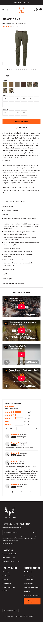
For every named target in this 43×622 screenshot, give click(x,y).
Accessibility (28, 580)
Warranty (27, 591)
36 (24, 99)
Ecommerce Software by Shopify (24, 616)
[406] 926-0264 (11, 557)
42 (5, 104)
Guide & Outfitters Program (9, 589)
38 (30, 99)
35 (11, 113)
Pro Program (7, 584)
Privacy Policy (28, 584)
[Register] (33, 532)
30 (5, 99)
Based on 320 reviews (11, 408)
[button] (7, 26)
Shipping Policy (29, 576)
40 (36, 99)
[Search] (7, 10)
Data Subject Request (31, 595)
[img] (15, 434)
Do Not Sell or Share (8, 543)
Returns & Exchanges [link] (32, 601)
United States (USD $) (9, 610)
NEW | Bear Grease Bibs (21, 2)
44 (11, 104)
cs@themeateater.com (13, 561)
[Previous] (3, 70)
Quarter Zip (31, 138)
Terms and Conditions (31, 588)
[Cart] (39, 10)
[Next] (39, 70)
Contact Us (6, 576)
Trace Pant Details (14, 201)
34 (17, 99)
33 (24, 113)
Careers (5, 580)
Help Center (28, 572)
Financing (6, 572)
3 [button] (21, 492)
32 (11, 99)
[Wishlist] (35, 10)
